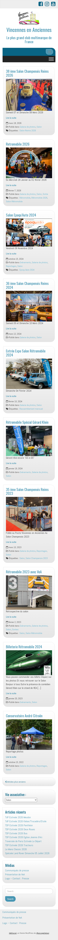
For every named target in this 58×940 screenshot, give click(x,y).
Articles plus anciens (16, 781)
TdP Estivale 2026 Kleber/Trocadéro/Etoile (25, 821)
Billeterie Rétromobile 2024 (24, 646)
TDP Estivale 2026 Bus (16, 833)
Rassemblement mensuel (31, 408)
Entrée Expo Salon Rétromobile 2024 (25, 352)
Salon (39, 127)
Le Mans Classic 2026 (16, 849)
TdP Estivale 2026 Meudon (18, 817)
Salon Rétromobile (14, 201)
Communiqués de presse (17, 870)
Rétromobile (24, 197)
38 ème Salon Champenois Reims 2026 (27, 73)
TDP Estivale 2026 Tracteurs (19, 845)
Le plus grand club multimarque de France (29, 39)
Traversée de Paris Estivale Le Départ (23, 841)
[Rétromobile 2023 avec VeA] (29, 592)
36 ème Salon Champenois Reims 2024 (27, 285)
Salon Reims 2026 (27, 130)
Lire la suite (11, 118)
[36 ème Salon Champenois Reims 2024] (29, 306)
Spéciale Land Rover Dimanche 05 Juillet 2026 (27, 853)
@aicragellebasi (42, 933)
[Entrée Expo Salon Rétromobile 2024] (29, 374)
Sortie (45, 194)
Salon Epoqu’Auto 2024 (21, 214)
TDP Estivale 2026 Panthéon (19, 825)
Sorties (15, 629)
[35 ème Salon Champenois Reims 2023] (29, 514)
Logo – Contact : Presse (17, 878)
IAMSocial (13, 933)
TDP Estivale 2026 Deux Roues (20, 829)
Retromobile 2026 (17, 144)
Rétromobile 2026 (39, 197)
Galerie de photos (28, 127)
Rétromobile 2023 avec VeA (24, 571)
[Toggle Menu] (51, 59)
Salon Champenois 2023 (37, 558)
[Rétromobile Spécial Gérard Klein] (29, 441)
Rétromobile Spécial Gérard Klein (27, 422)
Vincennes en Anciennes (29, 29)
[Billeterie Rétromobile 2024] (29, 662)
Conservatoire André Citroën (24, 715)
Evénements (25, 262)
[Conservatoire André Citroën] (29, 734)
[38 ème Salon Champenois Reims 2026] (29, 95)
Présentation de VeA (15, 874)
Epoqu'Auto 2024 (26, 270)
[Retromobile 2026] (29, 162)
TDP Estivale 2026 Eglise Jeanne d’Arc (23, 837)
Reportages (11, 266)
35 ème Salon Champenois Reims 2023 (27, 491)
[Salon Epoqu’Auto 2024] (29, 233)
